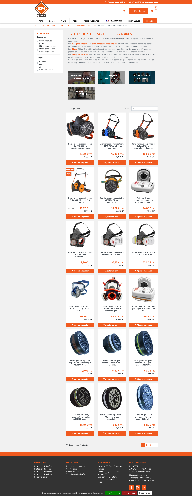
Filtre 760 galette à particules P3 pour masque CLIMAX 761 (143, 417)
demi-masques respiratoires (104, 44)
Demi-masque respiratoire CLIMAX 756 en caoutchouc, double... (143, 146)
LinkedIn (144, 487)
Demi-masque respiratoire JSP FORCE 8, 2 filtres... (112, 253)
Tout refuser (130, 493)
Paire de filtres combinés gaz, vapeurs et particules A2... (143, 308)
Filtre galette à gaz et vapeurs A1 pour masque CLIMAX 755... (80, 362)
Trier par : (126, 108)
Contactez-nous (151, 2)
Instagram (138, 487)
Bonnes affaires (72, 471)
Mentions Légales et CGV (108, 471)
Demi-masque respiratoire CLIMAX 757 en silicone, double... (112, 146)
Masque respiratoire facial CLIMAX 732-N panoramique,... (112, 308)
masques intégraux (80, 44)
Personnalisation (41, 477)
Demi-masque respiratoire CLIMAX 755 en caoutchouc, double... (80, 146)
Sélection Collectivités (75, 474)
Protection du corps (42, 469)
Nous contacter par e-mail (140, 475)
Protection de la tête (43, 466)
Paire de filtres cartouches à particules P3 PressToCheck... (143, 200)
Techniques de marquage (76, 466)
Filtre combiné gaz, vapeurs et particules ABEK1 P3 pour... (80, 417)
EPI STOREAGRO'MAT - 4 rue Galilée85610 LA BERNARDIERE (140, 469)
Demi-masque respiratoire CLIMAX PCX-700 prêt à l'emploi (80, 200)
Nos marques (71, 469)
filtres (74, 49)
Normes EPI (102, 474)
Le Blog (101, 482)
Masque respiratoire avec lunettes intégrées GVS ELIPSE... (80, 308)
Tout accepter (114, 493)
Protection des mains (43, 471)
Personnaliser (144, 493)
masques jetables (80, 54)
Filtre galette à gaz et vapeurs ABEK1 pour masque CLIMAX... (143, 362)
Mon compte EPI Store (107, 477)
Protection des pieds (43, 474)
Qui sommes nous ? (106, 479)
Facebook (131, 487)
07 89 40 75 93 (138, 2)
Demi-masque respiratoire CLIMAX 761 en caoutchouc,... (112, 200)
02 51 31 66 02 (125, 2)
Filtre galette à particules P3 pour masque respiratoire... (111, 417)
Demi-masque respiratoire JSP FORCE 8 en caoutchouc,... (80, 254)
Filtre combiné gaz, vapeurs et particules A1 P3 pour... (112, 362)
